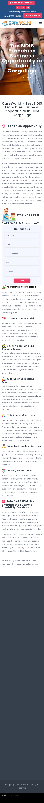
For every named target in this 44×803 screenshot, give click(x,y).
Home (15, 77)
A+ (28, 7)
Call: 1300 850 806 (14, 16)
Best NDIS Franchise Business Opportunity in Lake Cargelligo (23, 109)
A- (18, 7)
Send (22, 280)
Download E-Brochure (22, 2)
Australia (15, 795)
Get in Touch (34, 15)
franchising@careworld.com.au (24, 11)
